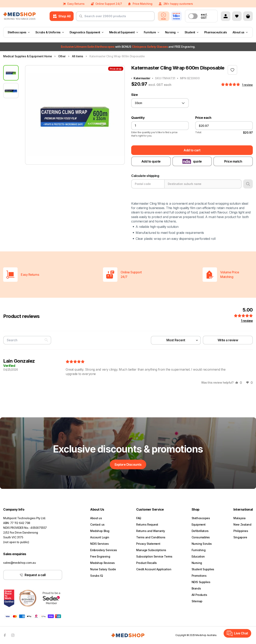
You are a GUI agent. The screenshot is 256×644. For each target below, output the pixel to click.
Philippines (240, 531)
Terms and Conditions (150, 537)
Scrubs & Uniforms (48, 32)
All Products (199, 594)
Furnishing (199, 550)
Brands (196, 588)
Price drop (116, 68)
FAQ (138, 518)
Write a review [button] (228, 340)
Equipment (199, 524)
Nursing (170, 32)
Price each (203, 118)
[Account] (225, 16)
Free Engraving (100, 556)
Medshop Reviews (102, 563)
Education (198, 556)
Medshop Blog (99, 531)
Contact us (97, 524)
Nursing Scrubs (202, 543)
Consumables (201, 537)
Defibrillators (200, 531)
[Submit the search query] (80, 17)
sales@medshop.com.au (19, 562)
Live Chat (241, 633)
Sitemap (197, 601)
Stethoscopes (17, 32)
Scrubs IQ (96, 575)
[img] (75, 362)
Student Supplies (203, 569)
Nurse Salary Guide (103, 569)
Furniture (150, 32)
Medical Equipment (122, 32)
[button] (231, 85)
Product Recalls (146, 563)
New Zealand (242, 524)
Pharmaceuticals (215, 32)
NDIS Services (99, 543)
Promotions (199, 575)
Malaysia (239, 518)
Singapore (240, 537)
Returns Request (147, 524)
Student (190, 32)
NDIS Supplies (201, 582)
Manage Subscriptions (151, 550)
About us (238, 32)
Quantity (138, 118)
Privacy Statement (148, 543)
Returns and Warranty (150, 531)
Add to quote (151, 161)
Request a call (35, 575)
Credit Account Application (153, 569)
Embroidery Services (103, 550)
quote (197, 161)
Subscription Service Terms (154, 556)
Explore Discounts (128, 464)
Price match (233, 161)
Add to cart (192, 150)
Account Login (99, 537)
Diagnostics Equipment (85, 32)
